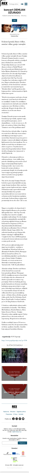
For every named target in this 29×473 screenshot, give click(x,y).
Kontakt (21, 414)
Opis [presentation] (14, 20)
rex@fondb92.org (16, 431)
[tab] (14, 20)
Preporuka (9, 414)
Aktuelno (12, 411)
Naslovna (6, 411)
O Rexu (15, 414)
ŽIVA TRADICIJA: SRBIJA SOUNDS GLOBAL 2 (14, 393)
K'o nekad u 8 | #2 (14, 357)
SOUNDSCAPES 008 (14, 375)
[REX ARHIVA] (5, 5)
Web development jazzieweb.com (14, 467)
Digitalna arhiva (21, 411)
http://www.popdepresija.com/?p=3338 (14, 340)
